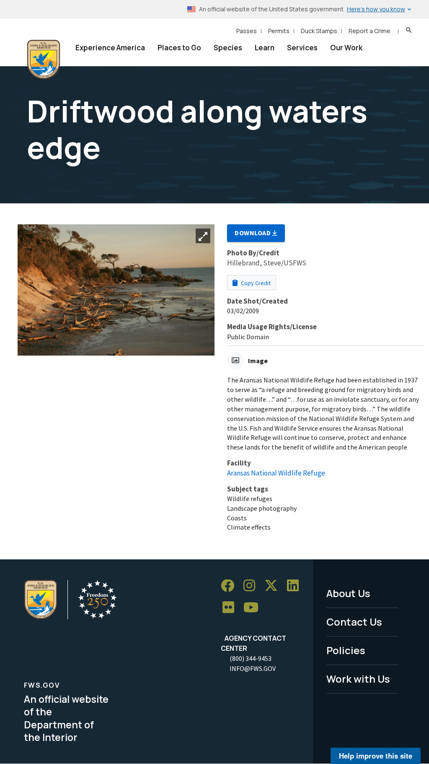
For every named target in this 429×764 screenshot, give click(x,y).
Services (302, 47)
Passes (246, 31)
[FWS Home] (43, 59)
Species (228, 47)
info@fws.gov (253, 668)
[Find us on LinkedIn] (296, 585)
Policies (345, 650)
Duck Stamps (319, 31)
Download (253, 233)
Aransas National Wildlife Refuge (276, 473)
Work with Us (358, 679)
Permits (278, 31)
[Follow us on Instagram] (252, 585)
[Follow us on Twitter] (274, 585)
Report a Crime (369, 31)
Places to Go (179, 47)
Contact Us (354, 622)
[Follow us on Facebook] (230, 585)
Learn (264, 47)
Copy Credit (255, 283)
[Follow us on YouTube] (253, 607)
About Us (348, 593)
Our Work (346, 47)
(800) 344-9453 (250, 658)
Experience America (110, 47)
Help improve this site (375, 756)
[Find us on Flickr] (231, 607)
